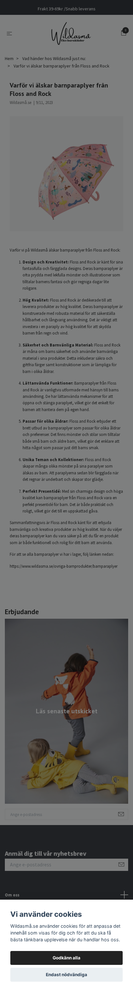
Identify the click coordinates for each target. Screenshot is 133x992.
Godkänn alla (66, 957)
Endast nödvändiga (66, 974)
